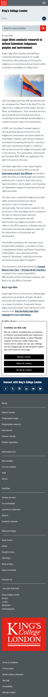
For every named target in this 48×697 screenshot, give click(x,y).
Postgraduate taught (20, 419)
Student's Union (18, 552)
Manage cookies (17, 692)
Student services (18, 498)
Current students (18, 467)
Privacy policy (16, 669)
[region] (24, 348)
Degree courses (18, 413)
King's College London (14, 11)
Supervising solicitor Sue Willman (17, 174)
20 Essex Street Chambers (34, 270)
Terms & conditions (18, 663)
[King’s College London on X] (12, 388)
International (17, 431)
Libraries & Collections (21, 510)
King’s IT (15, 516)
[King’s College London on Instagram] (19, 388)
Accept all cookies (24, 370)
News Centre (17, 540)
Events (14, 546)
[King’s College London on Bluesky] (40, 388)
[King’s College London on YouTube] (33, 388)
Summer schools (18, 437)
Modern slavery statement (21, 675)
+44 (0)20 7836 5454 (10, 589)
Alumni (14, 479)
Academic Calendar (19, 522)
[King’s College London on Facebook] (5, 388)
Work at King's (17, 564)
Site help (14, 681)
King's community (18, 570)
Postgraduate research (21, 425)
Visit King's (16, 558)
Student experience (19, 443)
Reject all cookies (24, 363)
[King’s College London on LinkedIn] (26, 388)
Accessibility (15, 686)
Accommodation (18, 504)
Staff (13, 473)
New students (17, 461)
